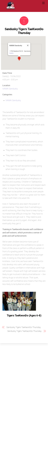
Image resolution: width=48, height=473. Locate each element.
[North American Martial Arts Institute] (11, 9)
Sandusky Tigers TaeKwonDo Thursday (24, 31)
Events (11, 53)
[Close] (27, 45)
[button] (19, 59)
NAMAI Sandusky (10, 89)
